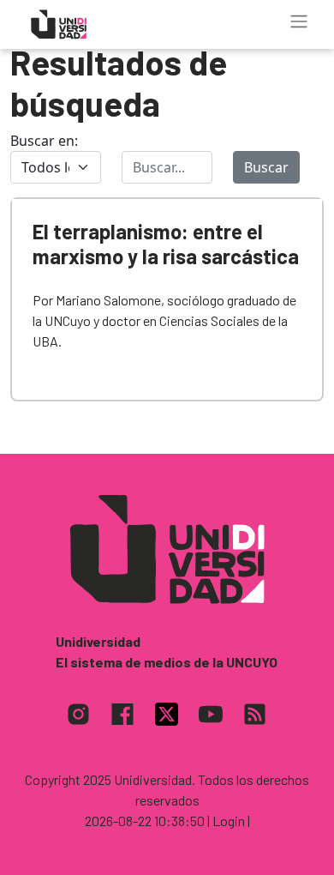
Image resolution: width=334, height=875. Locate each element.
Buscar (266, 167)
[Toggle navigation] (298, 21)
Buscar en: (44, 140)
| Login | (228, 820)
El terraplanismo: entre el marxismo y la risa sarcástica (166, 244)
